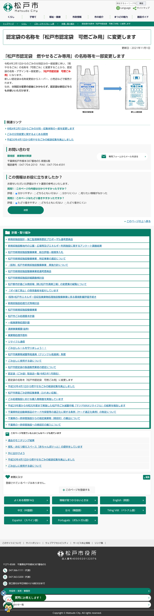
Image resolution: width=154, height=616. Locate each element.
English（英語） (122, 500)
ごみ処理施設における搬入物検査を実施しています (35, 399)
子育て (33, 17)
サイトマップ (143, 8)
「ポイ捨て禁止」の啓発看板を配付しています (33, 290)
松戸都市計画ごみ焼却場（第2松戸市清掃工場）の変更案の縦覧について (47, 284)
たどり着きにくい (76, 203)
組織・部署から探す (18, 598)
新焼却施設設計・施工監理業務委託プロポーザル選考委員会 (40, 239)
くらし (11, 17)
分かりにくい (69, 193)
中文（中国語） (26, 510)
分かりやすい (25, 193)
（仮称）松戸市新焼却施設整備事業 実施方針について (38, 265)
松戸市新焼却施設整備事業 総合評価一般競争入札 (35, 252)
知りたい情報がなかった (94, 193)
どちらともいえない (47, 193)
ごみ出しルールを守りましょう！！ (27, 348)
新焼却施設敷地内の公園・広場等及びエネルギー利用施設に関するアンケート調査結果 (55, 246)
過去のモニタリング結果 (21, 440)
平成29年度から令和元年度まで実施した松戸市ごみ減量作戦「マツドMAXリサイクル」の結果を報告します (66, 405)
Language (125, 8)
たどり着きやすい (27, 203)
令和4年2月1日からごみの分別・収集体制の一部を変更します (40, 128)
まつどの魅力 (121, 17)
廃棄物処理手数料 (17, 335)
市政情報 (77, 17)
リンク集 (99, 543)
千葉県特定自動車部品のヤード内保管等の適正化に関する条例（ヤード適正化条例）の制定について (62, 412)
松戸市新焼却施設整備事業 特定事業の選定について (37, 258)
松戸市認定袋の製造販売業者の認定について (32, 367)
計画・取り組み (68, 24)
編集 (147, 477)
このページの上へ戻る (139, 221)
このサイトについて (11, 543)
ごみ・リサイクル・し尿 (44, 24)
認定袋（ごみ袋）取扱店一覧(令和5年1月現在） (34, 373)
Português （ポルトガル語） (74, 520)
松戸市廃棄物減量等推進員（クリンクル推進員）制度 (37, 354)
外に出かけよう (16, 453)
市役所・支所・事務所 (19, 591)
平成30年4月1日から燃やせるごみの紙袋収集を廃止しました (40, 139)
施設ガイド (143, 17)
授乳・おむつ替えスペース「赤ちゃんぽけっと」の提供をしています (45, 447)
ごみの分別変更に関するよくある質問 (27, 134)
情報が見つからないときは (74, 500)
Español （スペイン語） (26, 520)
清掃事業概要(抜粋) (18, 329)
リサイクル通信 (16, 341)
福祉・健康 (55, 17)
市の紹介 (98, 17)
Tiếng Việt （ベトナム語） (122, 510)
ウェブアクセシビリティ (56, 543)
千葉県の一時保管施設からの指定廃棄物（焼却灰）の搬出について (44, 418)
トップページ (8, 24)
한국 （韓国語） (74, 510)
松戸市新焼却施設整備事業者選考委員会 (29, 271)
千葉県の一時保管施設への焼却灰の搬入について (34, 425)
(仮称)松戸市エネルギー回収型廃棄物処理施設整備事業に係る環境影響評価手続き (52, 297)
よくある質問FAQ (24, 500)
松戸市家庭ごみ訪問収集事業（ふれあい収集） (33, 393)
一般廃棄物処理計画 (19, 322)
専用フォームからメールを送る (123, 157)
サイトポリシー (33, 543)
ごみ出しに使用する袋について (25, 361)
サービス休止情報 (81, 543)
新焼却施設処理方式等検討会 (23, 303)
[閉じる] (3, 593)
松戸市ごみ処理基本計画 (21, 316)
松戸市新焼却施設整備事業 (22, 310)
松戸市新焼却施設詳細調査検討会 (26, 278)
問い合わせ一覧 (16, 605)
